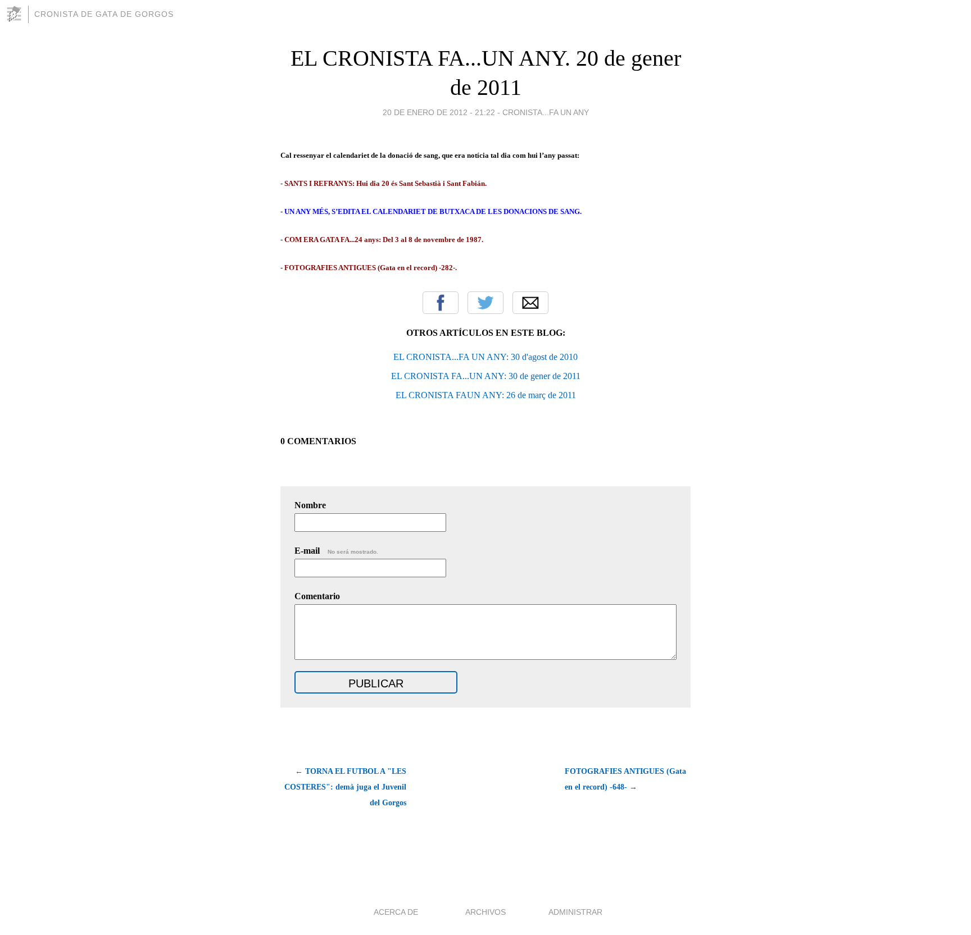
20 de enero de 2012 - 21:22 (439, 112)
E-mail (336, 550)
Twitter (485, 302)
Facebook (441, 302)
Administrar (575, 911)
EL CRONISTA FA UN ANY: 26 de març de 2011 (486, 395)
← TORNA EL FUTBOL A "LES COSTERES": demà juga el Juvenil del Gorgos (345, 787)
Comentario (317, 596)
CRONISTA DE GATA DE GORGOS (104, 14)
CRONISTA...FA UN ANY (545, 112)
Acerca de (396, 911)
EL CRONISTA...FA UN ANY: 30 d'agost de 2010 (485, 357)
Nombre (310, 505)
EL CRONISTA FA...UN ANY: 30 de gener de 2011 (485, 376)
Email (530, 302)
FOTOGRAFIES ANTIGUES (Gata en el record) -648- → (625, 779)
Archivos (485, 911)
